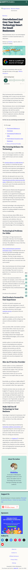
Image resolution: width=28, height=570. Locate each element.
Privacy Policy (14, 559)
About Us (14, 549)
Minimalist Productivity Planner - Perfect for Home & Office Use (13, 500)
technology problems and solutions (12, 427)
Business (5, 15)
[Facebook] (26, 282)
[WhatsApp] (26, 292)
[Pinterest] (26, 286)
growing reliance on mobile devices (14, 162)
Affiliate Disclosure (14, 556)
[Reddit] (26, 289)
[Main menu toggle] (26, 2)
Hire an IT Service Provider (14, 144)
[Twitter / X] (26, 279)
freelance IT (15, 438)
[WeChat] (26, 295)
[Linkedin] (26, 276)
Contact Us (14, 552)
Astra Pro (16, 568)
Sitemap (14, 563)
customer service (7, 311)
